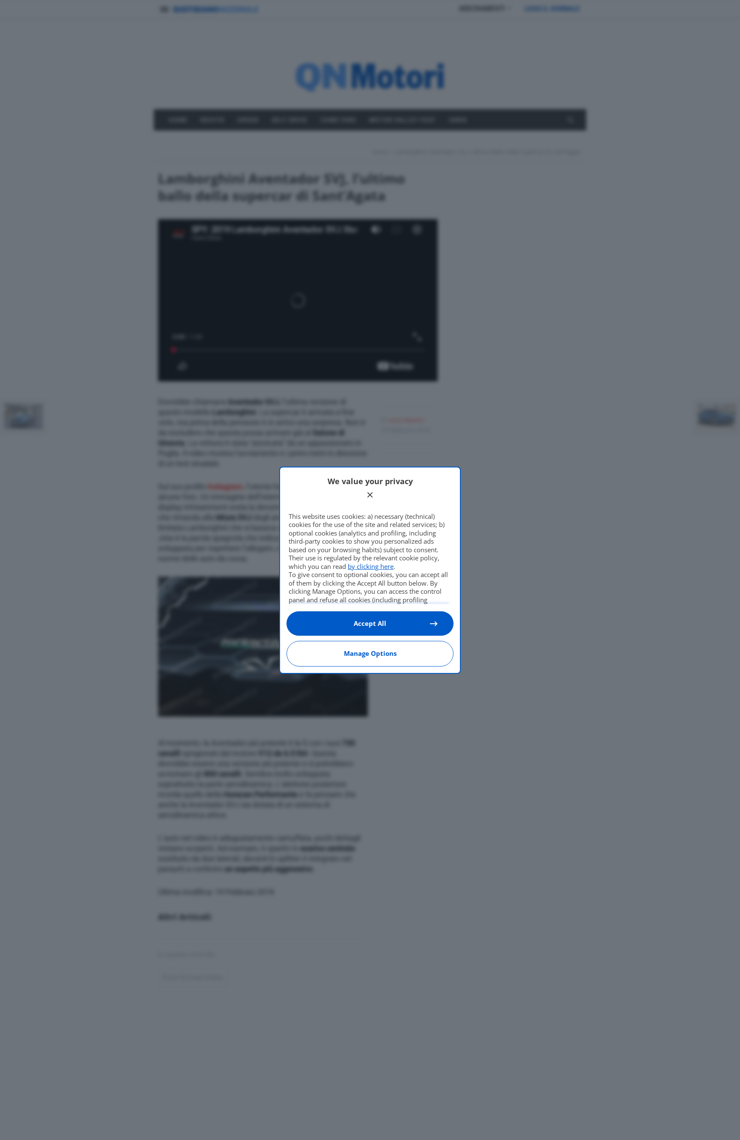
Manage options (370, 653)
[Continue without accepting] (370, 494)
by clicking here (371, 566)
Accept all (370, 623)
